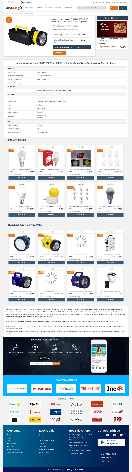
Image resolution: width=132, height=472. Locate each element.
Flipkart (75, 26)
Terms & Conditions (13, 449)
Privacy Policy (11, 446)
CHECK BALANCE (96, 2)
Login (122, 8)
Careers (41, 443)
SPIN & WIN (27, 2)
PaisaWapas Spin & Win (76, 453)
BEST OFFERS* (68, 7)
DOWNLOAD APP (123, 2)
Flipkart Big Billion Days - (78, 442)
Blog (8, 438)
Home (40, 435)
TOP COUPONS (58, 7)
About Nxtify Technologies (15, 452)
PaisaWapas (60, 469)
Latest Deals (42, 446)
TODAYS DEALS (49, 7)
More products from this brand (25, 225)
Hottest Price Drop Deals (46, 449)
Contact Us (108, 453)
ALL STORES (39, 7)
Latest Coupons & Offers (46, 440)
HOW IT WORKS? (106, 2)
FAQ (8, 440)
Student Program (44, 452)
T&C (55, 43)
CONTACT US (114, 2)
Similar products (17, 140)
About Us (10, 435)
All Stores (42, 438)
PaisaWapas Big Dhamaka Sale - (80, 435)
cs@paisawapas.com (107, 461)
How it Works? (11, 443)
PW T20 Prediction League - (79, 450)
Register (113, 8)
